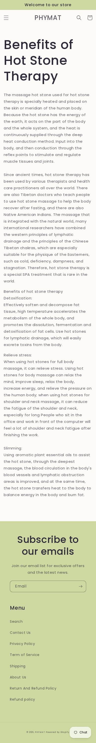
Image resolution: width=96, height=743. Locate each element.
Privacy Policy (22, 643)
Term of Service (25, 654)
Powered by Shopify (57, 732)
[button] (6, 17)
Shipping (18, 666)
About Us (18, 677)
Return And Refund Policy (33, 688)
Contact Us (20, 632)
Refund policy (22, 699)
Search (16, 621)
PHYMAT (40, 732)
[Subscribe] (80, 586)
